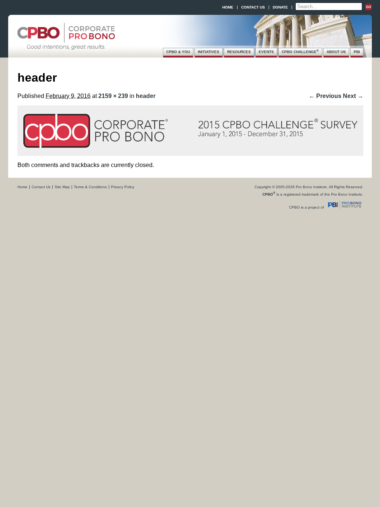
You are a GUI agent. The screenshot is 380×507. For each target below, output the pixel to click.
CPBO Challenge (300, 51)
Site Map (62, 187)
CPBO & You (178, 52)
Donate (280, 7)
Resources (239, 52)
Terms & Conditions (90, 187)
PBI (357, 52)
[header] (190, 146)
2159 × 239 (113, 96)
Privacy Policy (122, 187)
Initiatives (208, 52)
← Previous (325, 96)
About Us (336, 52)
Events (266, 52)
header (145, 96)
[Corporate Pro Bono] (66, 46)
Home (227, 7)
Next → (353, 96)
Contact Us (253, 7)
